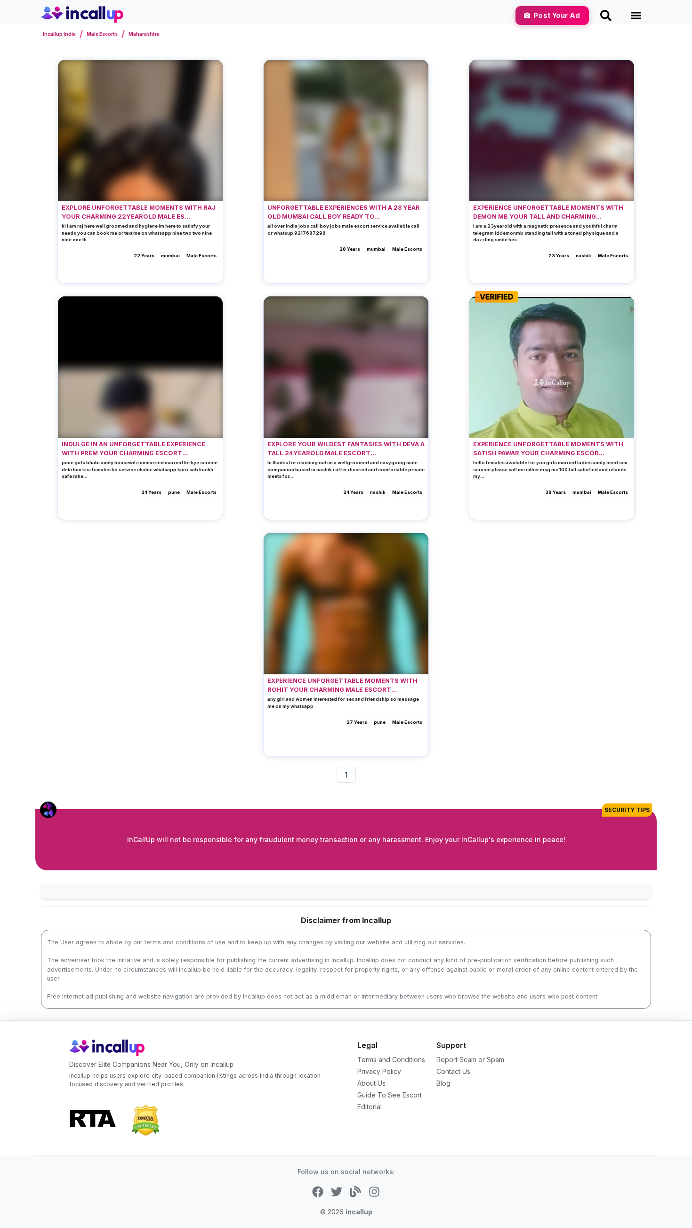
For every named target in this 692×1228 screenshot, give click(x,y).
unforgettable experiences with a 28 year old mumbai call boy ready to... (343, 212)
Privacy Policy (379, 1071)
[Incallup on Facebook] (317, 1190)
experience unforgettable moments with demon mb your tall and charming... (548, 212)
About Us (371, 1083)
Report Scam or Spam (470, 1060)
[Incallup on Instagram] (374, 1190)
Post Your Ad (556, 15)
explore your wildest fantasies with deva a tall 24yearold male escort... (346, 449)
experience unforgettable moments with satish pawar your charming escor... (548, 449)
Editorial (369, 1107)
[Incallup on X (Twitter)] (336, 1190)
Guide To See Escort (389, 1095)
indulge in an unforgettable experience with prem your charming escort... (133, 449)
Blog (443, 1083)
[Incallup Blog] (355, 1190)
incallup (359, 1212)
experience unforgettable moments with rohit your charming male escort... (342, 685)
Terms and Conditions (391, 1060)
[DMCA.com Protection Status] (145, 1119)
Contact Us (453, 1071)
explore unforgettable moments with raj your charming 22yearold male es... (139, 212)
